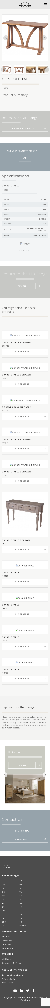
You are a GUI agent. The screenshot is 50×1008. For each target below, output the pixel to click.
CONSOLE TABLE (10, 572)
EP (20, 914)
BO (3, 911)
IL (3, 881)
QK (20, 884)
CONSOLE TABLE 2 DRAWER (16, 342)
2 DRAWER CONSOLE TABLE (16, 407)
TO (20, 918)
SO (20, 922)
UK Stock (6, 959)
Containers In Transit (12, 963)
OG (3, 892)
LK (20, 911)
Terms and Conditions (12, 975)
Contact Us (7, 948)
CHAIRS (22, 926)
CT (20, 888)
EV (3, 907)
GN (20, 896)
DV (20, 903)
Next (44, 37)
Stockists (6, 944)
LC (20, 907)
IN (3, 888)
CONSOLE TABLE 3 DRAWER (16, 375)
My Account (7, 983)
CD (3, 884)
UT (3, 914)
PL (3, 926)
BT (20, 899)
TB (3, 903)
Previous (5, 37)
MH (3, 896)
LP (20, 881)
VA (20, 892)
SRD (4, 922)
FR (3, 918)
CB (3, 899)
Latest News (8, 940)
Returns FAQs (8, 979)
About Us (6, 936)
